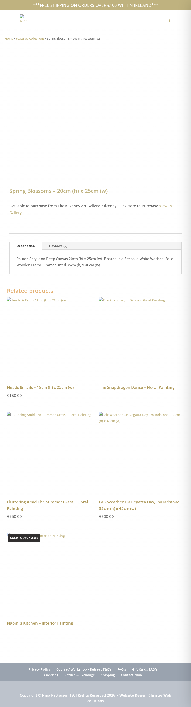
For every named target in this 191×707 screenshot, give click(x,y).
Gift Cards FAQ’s (144, 669)
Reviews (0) (58, 246)
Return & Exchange (80, 675)
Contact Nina (131, 675)
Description (26, 246)
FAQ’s (121, 669)
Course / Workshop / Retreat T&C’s (83, 669)
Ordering (51, 675)
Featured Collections (30, 38)
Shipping (108, 675)
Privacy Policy (39, 669)
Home (9, 38)
